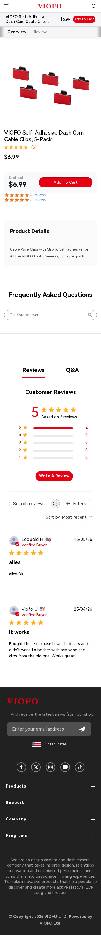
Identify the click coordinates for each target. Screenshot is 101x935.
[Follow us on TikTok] (79, 767)
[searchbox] (29, 503)
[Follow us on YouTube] (65, 767)
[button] (6, 6)
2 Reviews (37, 195)
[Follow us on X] (36, 767)
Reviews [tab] (33, 370)
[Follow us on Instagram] (50, 767)
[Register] (82, 729)
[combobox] (69, 517)
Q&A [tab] (72, 370)
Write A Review (54, 476)
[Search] (94, 6)
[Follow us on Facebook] (21, 767)
